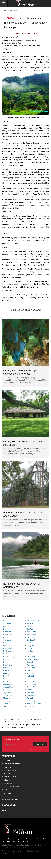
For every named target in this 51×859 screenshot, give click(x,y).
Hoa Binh (7, 659)
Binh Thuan (32, 634)
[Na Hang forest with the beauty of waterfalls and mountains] (25, 555)
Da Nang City (32, 640)
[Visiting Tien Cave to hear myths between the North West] (25, 342)
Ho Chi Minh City (34, 621)
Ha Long (30, 706)
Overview (9, 18)
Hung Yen (7, 662)
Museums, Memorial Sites (14, 786)
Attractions (8, 756)
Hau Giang (31, 657)
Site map (24, 841)
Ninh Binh (31, 676)
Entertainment (10, 770)
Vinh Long (31, 701)
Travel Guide (9, 805)
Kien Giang (8, 665)
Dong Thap (8, 648)
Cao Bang (7, 640)
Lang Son (7, 670)
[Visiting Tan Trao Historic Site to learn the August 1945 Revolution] (25, 413)
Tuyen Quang (12, 10)
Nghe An (7, 676)
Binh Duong (32, 632)
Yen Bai (6, 706)
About (10, 839)
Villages (7, 780)
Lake (6, 790)
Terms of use (30, 839)
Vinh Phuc (7, 704)
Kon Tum (31, 665)
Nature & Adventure (12, 764)
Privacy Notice (42, 839)
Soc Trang (7, 690)
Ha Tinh (6, 654)
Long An (7, 673)
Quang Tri (31, 687)
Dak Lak (7, 643)
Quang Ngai (32, 684)
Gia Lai (30, 648)
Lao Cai (30, 670)
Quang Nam (8, 684)
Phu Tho (30, 679)
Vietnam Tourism (14, 845)
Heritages (8, 783)
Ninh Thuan (8, 679)
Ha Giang (7, 651)
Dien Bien (7, 646)
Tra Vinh (30, 698)
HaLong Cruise (19, 839)
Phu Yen (7, 681)
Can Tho (31, 637)
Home (4, 10)
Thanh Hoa (32, 695)
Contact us (16, 841)
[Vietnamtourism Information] (26, 3)
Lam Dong (31, 668)
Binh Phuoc (8, 634)
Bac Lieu (31, 626)
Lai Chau (7, 668)
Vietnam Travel (37, 845)
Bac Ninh (7, 629)
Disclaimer (6, 841)
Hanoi (6, 621)
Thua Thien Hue (33, 659)
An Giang (7, 623)
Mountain (8, 793)
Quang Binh (32, 681)
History (7, 773)
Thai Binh (31, 693)
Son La (30, 690)
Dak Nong (31, 643)
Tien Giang (8, 698)
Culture (7, 760)
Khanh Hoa (32, 662)
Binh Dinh (7, 632)
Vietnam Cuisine (10, 799)
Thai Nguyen (8, 695)
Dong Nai (31, 646)
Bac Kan (30, 623)
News (4, 810)
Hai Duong (31, 654)
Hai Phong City (9, 657)
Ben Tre (30, 629)
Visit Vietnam (18, 854)
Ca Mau (7, 637)
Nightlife (7, 767)
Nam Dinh (31, 673)
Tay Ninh (7, 693)
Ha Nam (30, 651)
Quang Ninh (8, 687)
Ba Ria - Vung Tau (34, 704)
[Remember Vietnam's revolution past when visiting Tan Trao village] (25, 484)
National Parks (10, 777)
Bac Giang (8, 626)
